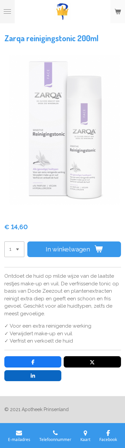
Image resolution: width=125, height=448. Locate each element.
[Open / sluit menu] (7, 11)
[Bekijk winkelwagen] (117, 11)
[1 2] (14, 249)
